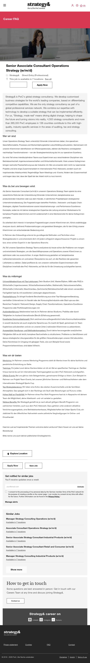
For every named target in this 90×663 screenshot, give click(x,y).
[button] (72, 5)
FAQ (48, 645)
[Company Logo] (39, 5)
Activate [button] (80, 487)
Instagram (47, 620)
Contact (71, 645)
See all (48, 79)
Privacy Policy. (54, 496)
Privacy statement (11, 645)
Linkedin (35, 620)
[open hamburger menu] (4, 6)
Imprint (72, 657)
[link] (11, 502)
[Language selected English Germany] (77, 5)
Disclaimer (63, 657)
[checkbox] (18, 84)
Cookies (28, 645)
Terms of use (82, 657)
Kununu (59, 620)
